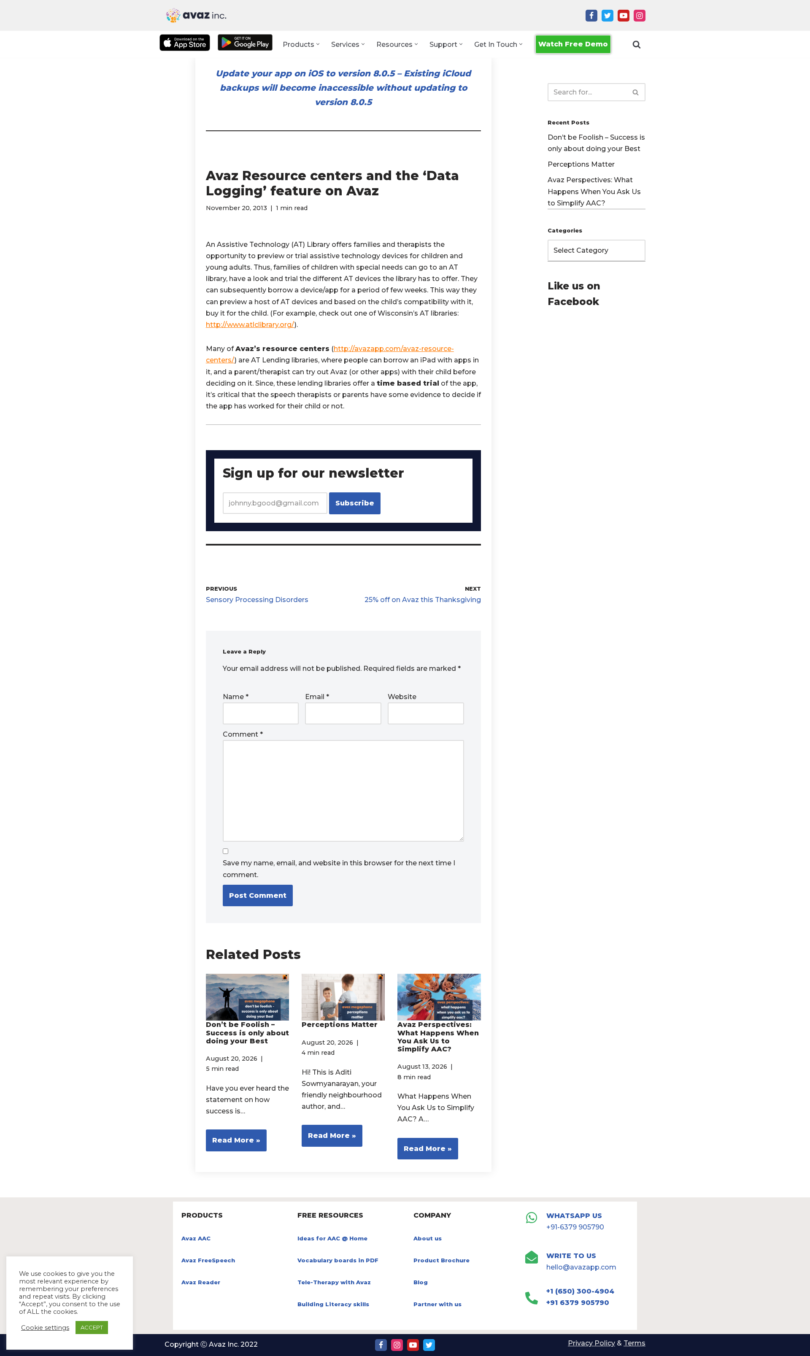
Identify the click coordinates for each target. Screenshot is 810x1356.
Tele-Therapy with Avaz (334, 1282)
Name (235, 697)
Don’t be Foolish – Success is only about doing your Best (247, 1033)
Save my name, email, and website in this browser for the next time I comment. (339, 868)
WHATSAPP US (574, 1216)
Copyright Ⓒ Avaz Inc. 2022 (211, 1344)
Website (402, 697)
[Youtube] (623, 16)
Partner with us (437, 1304)
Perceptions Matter (340, 1025)
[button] (317, 44)
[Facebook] (591, 16)
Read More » (233, 1143)
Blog (420, 1282)
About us (427, 1238)
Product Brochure (441, 1260)
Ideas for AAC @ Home (332, 1238)
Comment (243, 734)
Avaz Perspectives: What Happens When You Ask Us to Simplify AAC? (438, 1037)
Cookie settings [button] (45, 1328)
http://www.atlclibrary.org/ (250, 325)
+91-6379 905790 (575, 1227)
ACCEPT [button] (92, 1327)
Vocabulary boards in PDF (337, 1260)
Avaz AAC (196, 1238)
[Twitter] (607, 16)
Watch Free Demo (573, 44)
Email (317, 697)
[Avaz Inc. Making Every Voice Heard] (196, 15)
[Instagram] (639, 16)
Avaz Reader (200, 1282)
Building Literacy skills (333, 1304)
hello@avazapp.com (581, 1267)
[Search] (636, 44)
